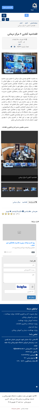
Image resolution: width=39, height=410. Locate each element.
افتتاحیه (24, 202)
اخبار (26, 23)
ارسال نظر (31, 297)
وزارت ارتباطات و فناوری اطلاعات (26, 323)
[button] (7, 7)
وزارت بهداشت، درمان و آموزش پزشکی (24, 330)
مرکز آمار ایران (32, 327)
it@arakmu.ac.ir (19, 348)
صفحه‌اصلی (33, 23)
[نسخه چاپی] (14, 47)
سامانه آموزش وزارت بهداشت (27, 320)
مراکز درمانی (16, 202)
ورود (32, 9)
